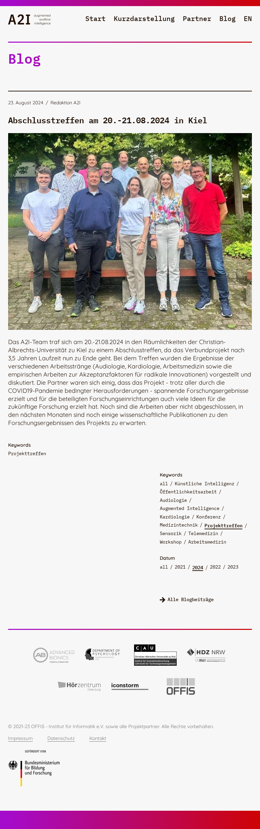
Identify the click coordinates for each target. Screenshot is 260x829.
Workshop (170, 542)
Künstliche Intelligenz (204, 484)
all (164, 484)
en (248, 18)
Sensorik (170, 533)
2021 (180, 567)
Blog (227, 18)
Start (95, 18)
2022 (215, 567)
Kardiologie (175, 517)
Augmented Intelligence (189, 508)
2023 (233, 567)
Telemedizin (203, 533)
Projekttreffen (223, 525)
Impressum (20, 738)
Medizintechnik (179, 525)
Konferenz (208, 517)
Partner (197, 18)
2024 (197, 567)
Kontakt (97, 738)
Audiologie (173, 500)
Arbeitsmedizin (207, 542)
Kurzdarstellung (144, 18)
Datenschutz (61, 738)
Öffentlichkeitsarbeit (188, 492)
